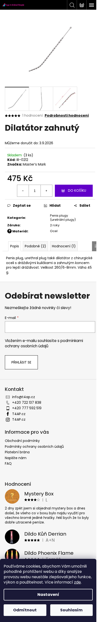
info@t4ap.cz (23, 396)
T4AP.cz (18, 413)
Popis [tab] (14, 246)
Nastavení (48, 594)
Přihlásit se (21, 362)
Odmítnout (25, 610)
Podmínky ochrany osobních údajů (34, 446)
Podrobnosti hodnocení (67, 115)
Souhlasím (71, 610)
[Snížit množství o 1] (23, 191)
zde (77, 582)
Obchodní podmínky (22, 440)
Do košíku (77, 190)
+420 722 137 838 (26, 402)
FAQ (8, 463)
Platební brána (17, 452)
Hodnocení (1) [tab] (64, 246)
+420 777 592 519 (27, 408)
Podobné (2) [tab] (35, 246)
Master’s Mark (34, 164)
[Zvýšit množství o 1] (46, 191)
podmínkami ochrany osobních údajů (44, 343)
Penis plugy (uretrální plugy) (63, 217)
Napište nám (15, 457)
